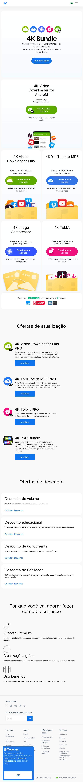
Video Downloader (10, 735)
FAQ (25, 741)
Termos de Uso (47, 737)
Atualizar (24, 363)
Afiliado (62, 748)
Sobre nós (63, 734)
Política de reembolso (45, 752)
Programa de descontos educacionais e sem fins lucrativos (64, 755)
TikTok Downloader (10, 741)
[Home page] (5, 3)
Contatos (62, 741)
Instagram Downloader (10, 746)
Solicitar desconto (14, 510)
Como (26, 734)
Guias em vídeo (29, 738)
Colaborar (63, 745)
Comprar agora (41, 60)
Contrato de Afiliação (46, 741)
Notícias (62, 738)
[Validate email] (30, 718)
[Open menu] (76, 3)
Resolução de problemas (29, 746)
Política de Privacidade (15, 759)
